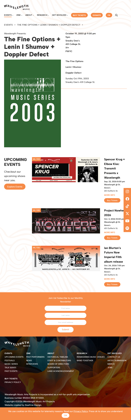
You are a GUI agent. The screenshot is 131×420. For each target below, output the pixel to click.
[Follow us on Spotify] (127, 228)
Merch (110, 364)
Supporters (53, 367)
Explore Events (14, 186)
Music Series (11, 364)
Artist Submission (116, 360)
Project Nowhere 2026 (115, 213)
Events (8, 15)
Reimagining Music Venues (91, 357)
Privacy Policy (13, 382)
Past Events (11, 371)
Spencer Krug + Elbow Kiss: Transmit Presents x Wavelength (114, 168)
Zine (18, 15)
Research (42, 15)
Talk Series (10, 367)
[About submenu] (33, 15)
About (28, 15)
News (29, 360)
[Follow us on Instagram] (127, 191)
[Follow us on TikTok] (127, 206)
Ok (65, 415)
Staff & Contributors (59, 360)
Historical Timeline (57, 357)
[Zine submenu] (21, 15)
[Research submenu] (48, 15)
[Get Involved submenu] (67, 15)
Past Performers (35, 357)
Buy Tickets (112, 200)
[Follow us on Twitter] (127, 213)
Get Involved (59, 15)
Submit (65, 329)
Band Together (85, 360)
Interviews (32, 364)
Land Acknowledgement (60, 371)
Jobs (109, 367)
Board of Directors (58, 364)
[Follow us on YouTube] (127, 221)
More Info (109, 195)
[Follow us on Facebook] (127, 199)
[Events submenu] (12, 15)
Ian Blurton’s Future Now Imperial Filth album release (113, 255)
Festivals (10, 360)
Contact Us (113, 357)
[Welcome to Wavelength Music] (17, 7)
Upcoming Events (14, 357)
